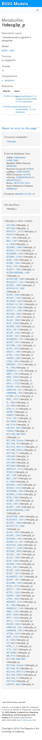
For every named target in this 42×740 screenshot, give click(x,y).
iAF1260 (11, 228)
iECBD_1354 (13, 262)
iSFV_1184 (12, 380)
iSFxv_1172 (12, 383)
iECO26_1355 (13, 313)
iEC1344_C (12, 452)
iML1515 (11, 424)
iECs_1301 (12, 329)
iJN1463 (10, 456)
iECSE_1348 (13, 332)
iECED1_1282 (13, 285)
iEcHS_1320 (13, 294)
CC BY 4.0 (29, 193)
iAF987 (10, 411)
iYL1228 (10, 405)
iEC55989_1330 (14, 253)
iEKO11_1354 (13, 351)
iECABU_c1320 (14, 256)
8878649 (30, 168)
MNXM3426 (11, 165)
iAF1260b (11, 421)
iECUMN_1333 (14, 345)
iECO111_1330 (14, 310)
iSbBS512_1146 (15, 370)
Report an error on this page (19, 128)
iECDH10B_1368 (15, 278)
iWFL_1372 (12, 399)
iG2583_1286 (13, 357)
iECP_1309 (12, 323)
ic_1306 (10, 243)
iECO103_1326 (14, 307)
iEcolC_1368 (13, 319)
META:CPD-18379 (22, 182)
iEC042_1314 (13, 250)
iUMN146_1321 (14, 389)
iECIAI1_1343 (13, 297)
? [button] (28, 136)
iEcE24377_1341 (15, 281)
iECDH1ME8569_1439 (18, 272)
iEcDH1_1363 (13, 269)
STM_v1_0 (12, 408)
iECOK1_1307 (14, 316)
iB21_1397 (12, 240)
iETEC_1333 (13, 354)
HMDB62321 (11, 188)
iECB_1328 (12, 259)
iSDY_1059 (12, 376)
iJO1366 (11, 224)
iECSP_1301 (13, 342)
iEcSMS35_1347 (15, 338)
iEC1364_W (12, 443)
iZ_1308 (10, 402)
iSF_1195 (11, 237)
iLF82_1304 (12, 361)
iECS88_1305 (13, 326)
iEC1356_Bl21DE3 (15, 433)
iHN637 (10, 414)
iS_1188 (10, 367)
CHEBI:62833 (19, 157)
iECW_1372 (12, 348)
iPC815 (10, 234)
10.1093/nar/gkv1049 (28, 720)
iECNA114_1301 (15, 304)
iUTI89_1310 (13, 395)
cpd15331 (27, 174)
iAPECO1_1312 (14, 231)
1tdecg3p (11, 141)
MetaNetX (19, 193)
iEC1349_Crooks (15, 440)
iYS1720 (11, 459)
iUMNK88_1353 (14, 392)
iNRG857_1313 (14, 364)
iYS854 (10, 430)
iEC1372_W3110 (15, 446)
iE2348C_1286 (14, 247)
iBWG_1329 (8, 50)
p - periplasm (8, 80)
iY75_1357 (12, 418)
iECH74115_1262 (15, 288)
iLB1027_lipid (13, 427)
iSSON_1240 (13, 386)
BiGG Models (15, 3)
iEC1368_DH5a (14, 449)
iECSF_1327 (13, 335)
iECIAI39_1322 (14, 300)
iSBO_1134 (12, 373)
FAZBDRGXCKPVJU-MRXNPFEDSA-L (20, 179)
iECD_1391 (12, 266)
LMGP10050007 (23, 171)
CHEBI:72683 (12, 160)
